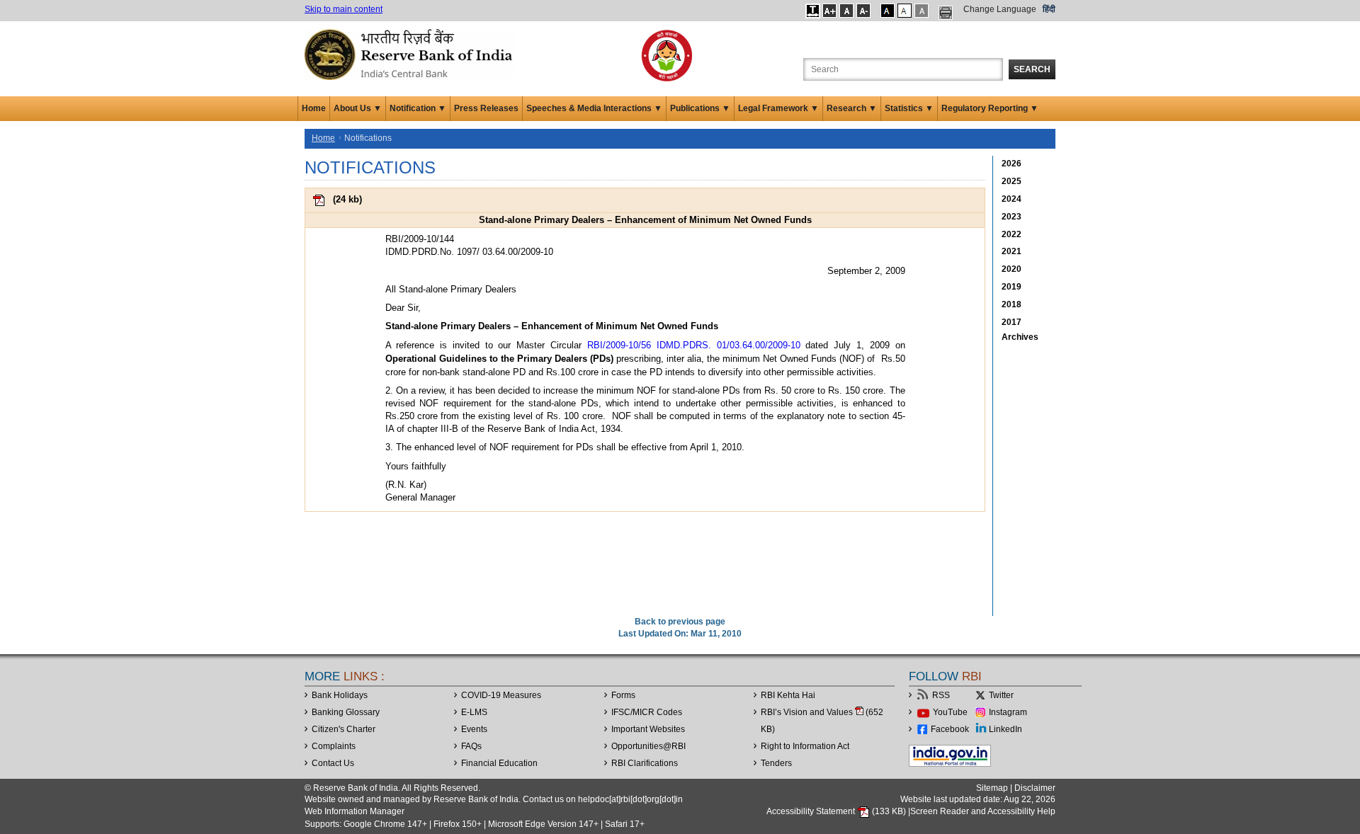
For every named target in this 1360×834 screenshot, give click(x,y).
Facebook (950, 729)
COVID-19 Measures (501, 695)
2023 (1011, 217)
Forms (623, 695)
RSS (941, 695)
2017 (1011, 322)
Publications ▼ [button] (700, 108)
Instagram (1008, 712)
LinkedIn (1005, 729)
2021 (1011, 251)
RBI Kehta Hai (788, 695)
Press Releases (486, 108)
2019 (1011, 287)
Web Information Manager (354, 811)
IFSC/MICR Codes (646, 712)
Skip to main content (343, 9)
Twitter (1001, 695)
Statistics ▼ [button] (909, 108)
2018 (1011, 304)
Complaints (334, 746)
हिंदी (1049, 9)
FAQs (471, 746)
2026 (1011, 163)
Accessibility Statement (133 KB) (837, 811)
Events (474, 729)
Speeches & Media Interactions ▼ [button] (594, 108)
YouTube (950, 712)
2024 (1011, 199)
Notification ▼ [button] (418, 108)
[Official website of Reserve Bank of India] (411, 54)
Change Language (999, 9)
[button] (812, 11)
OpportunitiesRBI (648, 746)
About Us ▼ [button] (358, 108)
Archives (1020, 337)
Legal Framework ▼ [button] (778, 108)
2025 (1011, 181)
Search (1032, 69)
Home (314, 108)
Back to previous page (680, 622)
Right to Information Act (805, 746)
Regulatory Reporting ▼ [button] (989, 108)
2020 (1011, 269)
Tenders (776, 763)
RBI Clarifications (644, 763)
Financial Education (499, 763)
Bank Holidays (340, 695)
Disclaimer (1034, 788)
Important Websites (648, 729)
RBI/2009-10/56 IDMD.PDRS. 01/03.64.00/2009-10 (693, 345)
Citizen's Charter (343, 729)
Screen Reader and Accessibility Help (982, 811)
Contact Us (333, 763)
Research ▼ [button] (852, 108)
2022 (1011, 234)
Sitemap (992, 788)
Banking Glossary (346, 712)
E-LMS (474, 712)
